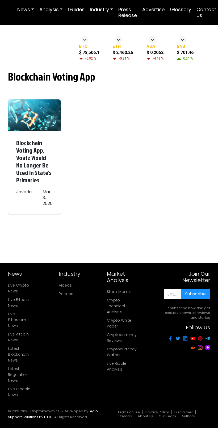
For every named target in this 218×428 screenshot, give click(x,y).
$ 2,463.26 (122, 52)
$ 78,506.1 (89, 52)
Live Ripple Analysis (116, 366)
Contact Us (206, 12)
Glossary (180, 9)
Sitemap (125, 416)
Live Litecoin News (19, 391)
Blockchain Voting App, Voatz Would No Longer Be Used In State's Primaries (33, 161)
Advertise (153, 9)
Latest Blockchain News (18, 354)
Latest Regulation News (18, 374)
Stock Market (119, 291)
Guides (76, 9)
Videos (65, 285)
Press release (127, 12)
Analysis (49, 9)
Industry (99, 9)
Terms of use (129, 412)
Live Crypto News (18, 288)
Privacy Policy (157, 412)
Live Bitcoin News (18, 302)
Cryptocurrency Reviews (122, 337)
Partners (66, 293)
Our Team (167, 416)
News (23, 9)
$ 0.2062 (155, 52)
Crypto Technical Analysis (116, 305)
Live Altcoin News (18, 337)
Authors (188, 416)
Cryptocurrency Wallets (122, 352)
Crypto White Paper (119, 323)
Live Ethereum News (17, 319)
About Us (145, 416)
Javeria (24, 192)
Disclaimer (183, 412)
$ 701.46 (185, 52)
